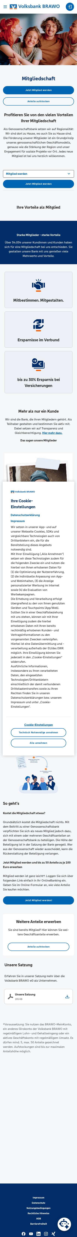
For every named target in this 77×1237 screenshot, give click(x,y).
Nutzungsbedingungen (38, 1208)
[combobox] (38, 173)
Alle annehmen (38, 743)
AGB (38, 1218)
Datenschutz (38, 1202)
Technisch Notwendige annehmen (38, 732)
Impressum (38, 1197)
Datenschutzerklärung (25, 515)
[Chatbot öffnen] (64, 1224)
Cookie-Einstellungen (38, 724)
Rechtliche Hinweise (38, 1213)
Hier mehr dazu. (52, 433)
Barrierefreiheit (38, 1223)
